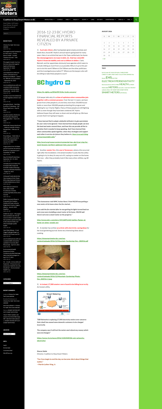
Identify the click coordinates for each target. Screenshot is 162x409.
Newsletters (49, 19)
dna (133, 74)
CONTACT (60, 19)
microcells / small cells (124, 87)
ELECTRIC (115, 78)
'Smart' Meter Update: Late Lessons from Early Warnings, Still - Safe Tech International (11, 317)
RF (111, 90)
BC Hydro (111, 72)
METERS (113, 87)
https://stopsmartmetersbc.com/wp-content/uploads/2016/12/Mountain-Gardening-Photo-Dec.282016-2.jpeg (58, 276)
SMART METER (124, 90)
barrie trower (105, 72)
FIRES (117, 84)
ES (115, 84)
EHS (109, 77)
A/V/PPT (84, 19)
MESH (132, 84)
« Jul (103, 59)
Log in (5, 345)
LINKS (92, 19)
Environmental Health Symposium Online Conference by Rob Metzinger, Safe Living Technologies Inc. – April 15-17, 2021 (12, 253)
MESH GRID (105, 87)
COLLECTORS (122, 74)
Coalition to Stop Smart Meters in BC (19, 19)
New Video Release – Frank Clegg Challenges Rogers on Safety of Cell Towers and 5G (11, 232)
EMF (113, 84)
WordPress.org (7, 353)
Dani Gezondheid (8, 305)
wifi (121, 92)
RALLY (109, 90)
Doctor (103, 78)
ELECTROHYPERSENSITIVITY (118, 81)
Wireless (124, 92)
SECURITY (100, 19)
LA (129, 84)
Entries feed (6, 348)
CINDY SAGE (114, 74)
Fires (67, 19)
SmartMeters (110, 19)
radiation (104, 90)
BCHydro (117, 72)
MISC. (129, 19)
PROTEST (132, 87)
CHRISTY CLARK (106, 74)
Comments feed (7, 350)
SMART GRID (116, 90)
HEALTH (75, 19)
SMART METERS (111, 92)
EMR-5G (120, 19)
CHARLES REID (124, 72)
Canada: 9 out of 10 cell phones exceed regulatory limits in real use (12, 97)
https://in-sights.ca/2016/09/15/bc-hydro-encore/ (56, 92)
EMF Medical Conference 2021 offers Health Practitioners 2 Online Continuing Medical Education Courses (12, 190)
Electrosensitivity (106, 84)
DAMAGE (129, 74)
